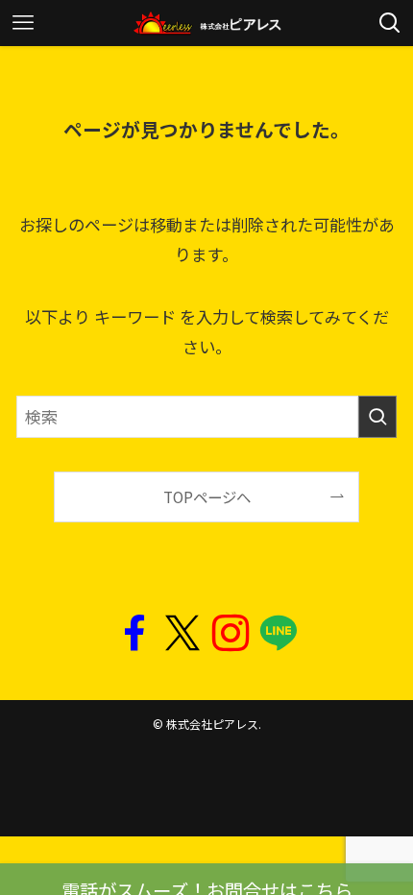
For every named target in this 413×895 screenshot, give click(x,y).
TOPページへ (207, 496)
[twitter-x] (182, 634)
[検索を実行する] (377, 417)
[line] (278, 634)
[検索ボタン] (390, 23)
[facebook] (134, 634)
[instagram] (230, 634)
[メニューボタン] (23, 23)
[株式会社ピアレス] (206, 23)
